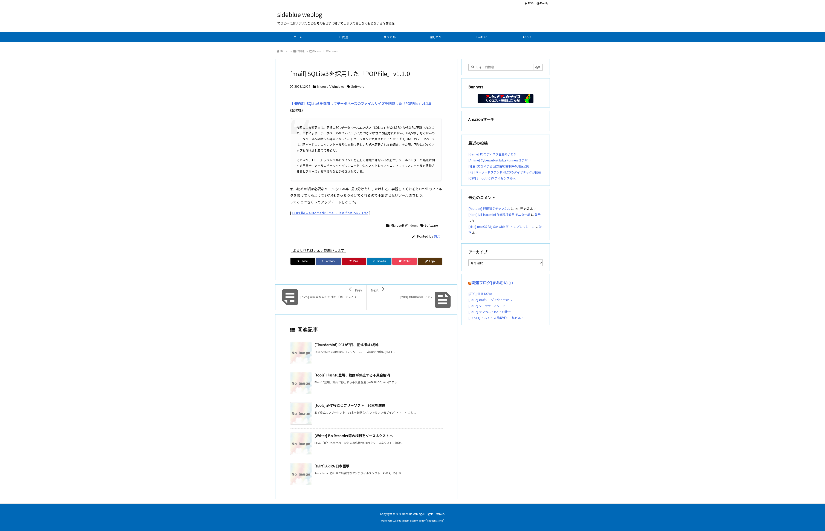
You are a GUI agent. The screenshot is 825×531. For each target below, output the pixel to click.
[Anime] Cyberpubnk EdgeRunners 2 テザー (499, 160)
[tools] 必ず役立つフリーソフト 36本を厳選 (350, 405)
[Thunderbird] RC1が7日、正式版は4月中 (347, 344)
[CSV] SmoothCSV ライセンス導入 (492, 178)
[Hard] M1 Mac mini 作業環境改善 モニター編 (499, 214)
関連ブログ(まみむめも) (492, 282)
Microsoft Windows (325, 51)
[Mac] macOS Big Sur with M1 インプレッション (501, 226)
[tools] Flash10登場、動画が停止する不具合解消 (352, 375)
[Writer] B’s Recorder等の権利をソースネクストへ (354, 435)
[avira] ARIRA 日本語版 (332, 465)
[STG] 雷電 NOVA (480, 294)
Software (357, 86)
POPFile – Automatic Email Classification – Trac (330, 212)
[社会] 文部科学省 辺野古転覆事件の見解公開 (498, 166)
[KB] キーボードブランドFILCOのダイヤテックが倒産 (504, 172)
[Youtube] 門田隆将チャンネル (489, 208)
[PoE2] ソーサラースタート (487, 306)
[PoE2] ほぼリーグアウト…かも (490, 300)
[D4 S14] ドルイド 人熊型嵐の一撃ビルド (496, 318)
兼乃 (437, 236)
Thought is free (435, 520)
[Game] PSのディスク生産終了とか (492, 154)
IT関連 (301, 51)
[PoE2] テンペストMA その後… (489, 312)
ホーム (284, 51)
